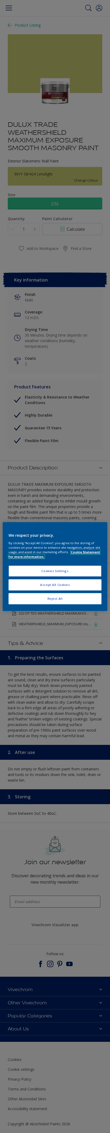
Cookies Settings (54, 571)
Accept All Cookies (55, 585)
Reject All (55, 599)
